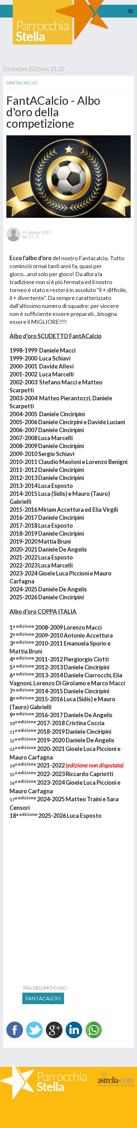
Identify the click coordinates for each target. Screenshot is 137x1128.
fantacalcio (43, 998)
